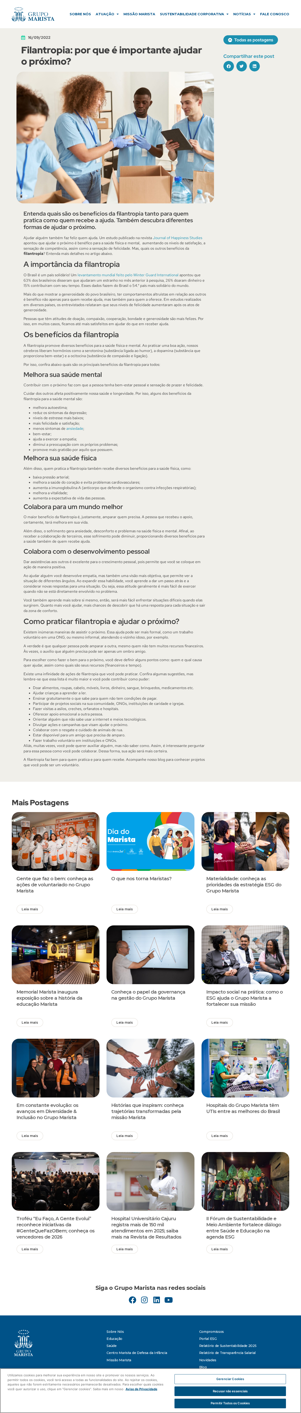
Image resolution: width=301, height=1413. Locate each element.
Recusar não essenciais (230, 1391)
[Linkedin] (156, 1300)
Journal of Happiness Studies (177, 237)
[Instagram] (144, 1300)
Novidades (207, 1360)
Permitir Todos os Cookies (230, 1403)
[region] (150, 1390)
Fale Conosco (274, 14)
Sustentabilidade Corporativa (192, 14)
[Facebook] (133, 1300)
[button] (228, 66)
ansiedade (74, 428)
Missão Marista (139, 14)
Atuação (105, 14)
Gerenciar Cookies (230, 1379)
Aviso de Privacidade (141, 1389)
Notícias (242, 14)
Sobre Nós (80, 14)
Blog (203, 1367)
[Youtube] (168, 1300)
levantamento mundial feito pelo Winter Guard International (128, 274)
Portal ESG (208, 1339)
